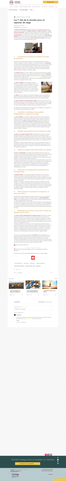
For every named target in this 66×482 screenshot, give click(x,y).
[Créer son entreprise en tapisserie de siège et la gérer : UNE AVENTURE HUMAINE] (16, 284)
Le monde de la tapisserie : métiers (30, 265)
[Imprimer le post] (19, 269)
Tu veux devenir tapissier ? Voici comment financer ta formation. (32, 291)
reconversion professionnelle (40, 263)
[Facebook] (48, 455)
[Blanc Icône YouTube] (58, 460)
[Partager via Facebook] (14, 269)
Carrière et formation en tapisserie (19, 265)
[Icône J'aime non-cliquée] (17, 322)
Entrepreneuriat (38, 265)
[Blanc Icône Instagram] (58, 463)
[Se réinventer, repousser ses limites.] (49, 284)
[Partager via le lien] (16, 269)
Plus (31, 10)
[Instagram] (46, 455)
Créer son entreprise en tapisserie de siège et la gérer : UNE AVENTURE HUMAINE (15, 291)
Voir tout (56, 278)
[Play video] (33, 48)
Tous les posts (13, 10)
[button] (55, 9)
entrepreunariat (32, 263)
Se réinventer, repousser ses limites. (49, 291)
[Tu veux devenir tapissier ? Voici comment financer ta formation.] (33, 284)
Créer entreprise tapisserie (18, 263)
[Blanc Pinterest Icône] (58, 461)
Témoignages (23, 10)
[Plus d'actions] (51, 17)
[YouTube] (51, 455)
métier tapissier (26, 263)
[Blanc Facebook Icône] (58, 458)
